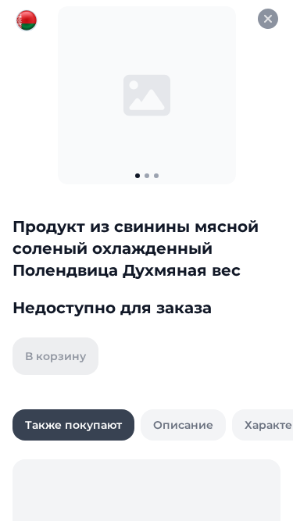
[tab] (73, 425)
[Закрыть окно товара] (267, 18)
